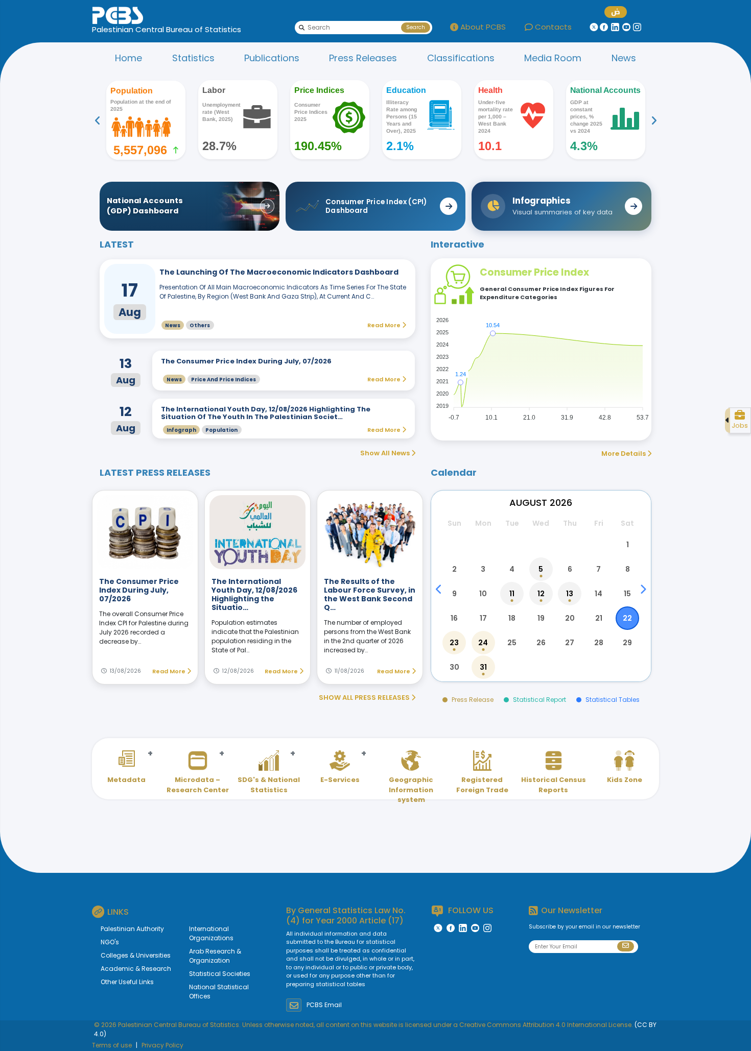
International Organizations (211, 933)
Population (221, 430)
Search (415, 27)
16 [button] (454, 618)
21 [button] (598, 618)
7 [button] (598, 569)
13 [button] (569, 594)
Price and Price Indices (223, 379)
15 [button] (627, 594)
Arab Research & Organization (215, 956)
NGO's (110, 942)
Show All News (385, 453)
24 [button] (483, 643)
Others (200, 325)
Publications (271, 58)
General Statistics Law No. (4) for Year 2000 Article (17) (346, 915)
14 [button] (598, 594)
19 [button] (541, 618)
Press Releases (363, 58)
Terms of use (112, 1045)
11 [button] (511, 594)
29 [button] (627, 643)
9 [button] (454, 594)
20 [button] (570, 618)
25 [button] (512, 643)
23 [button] (454, 643)
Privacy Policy (162, 1045)
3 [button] (483, 569)
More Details (624, 453)
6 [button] (570, 569)
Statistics (193, 58)
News (624, 58)
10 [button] (483, 594)
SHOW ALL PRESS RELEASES (365, 697)
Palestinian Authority (132, 928)
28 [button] (598, 643)
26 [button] (541, 643)
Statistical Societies (219, 973)
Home (128, 58)
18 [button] (511, 618)
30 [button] (454, 667)
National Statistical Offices (219, 991)
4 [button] (511, 569)
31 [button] (483, 667)
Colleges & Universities (136, 955)
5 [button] (540, 569)
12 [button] (541, 594)
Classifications (461, 58)
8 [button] (627, 569)
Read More (169, 671)
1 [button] (627, 545)
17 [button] (483, 618)
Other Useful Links (127, 981)
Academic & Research (136, 968)
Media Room (552, 58)
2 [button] (454, 569)
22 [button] (627, 618)
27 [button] (569, 643)
